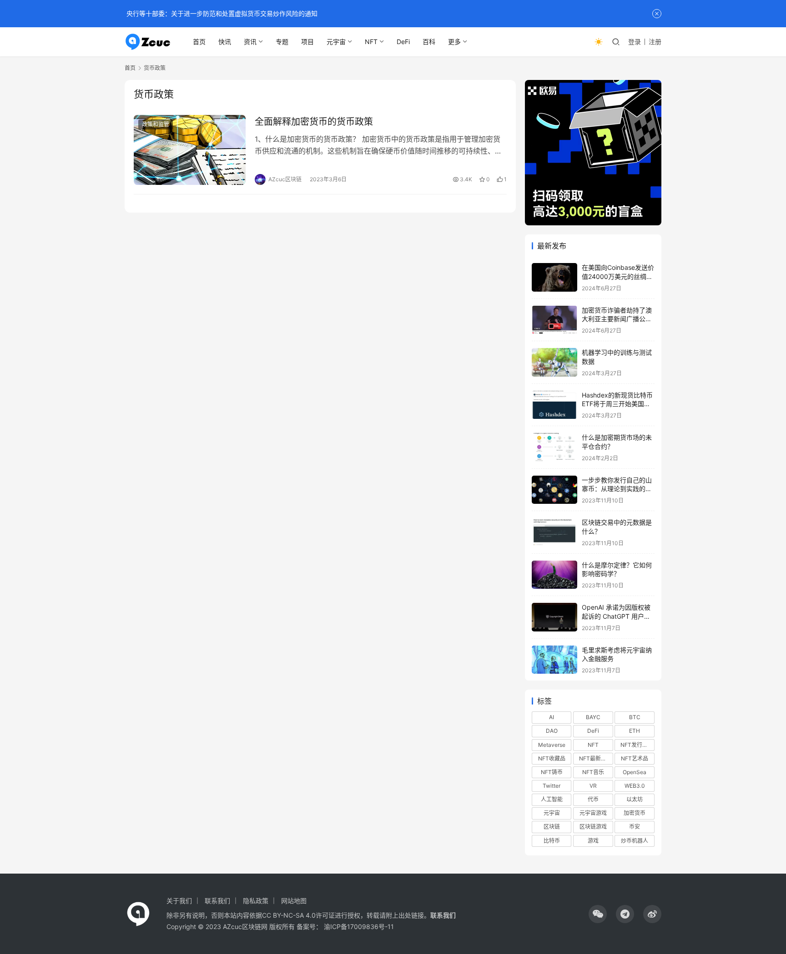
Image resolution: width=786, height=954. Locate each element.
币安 (634, 826)
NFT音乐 (593, 772)
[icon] (598, 914)
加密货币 (634, 813)
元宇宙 (336, 41)
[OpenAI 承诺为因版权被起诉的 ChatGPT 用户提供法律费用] (554, 617)
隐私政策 (255, 900)
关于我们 (179, 900)
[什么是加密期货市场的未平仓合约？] (554, 447)
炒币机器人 (634, 840)
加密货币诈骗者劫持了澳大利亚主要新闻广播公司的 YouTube (617, 319)
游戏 (593, 840)
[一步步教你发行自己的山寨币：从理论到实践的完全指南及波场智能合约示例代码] (554, 490)
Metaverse (551, 744)
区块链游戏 (593, 826)
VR (593, 785)
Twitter (551, 785)
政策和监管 (155, 124)
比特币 (552, 840)
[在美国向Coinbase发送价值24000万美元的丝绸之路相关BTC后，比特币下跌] (554, 277)
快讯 (224, 41)
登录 (634, 41)
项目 (307, 41)
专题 (282, 41)
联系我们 (217, 900)
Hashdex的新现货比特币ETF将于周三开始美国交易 (617, 404)
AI (551, 717)
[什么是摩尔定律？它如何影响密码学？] (554, 575)
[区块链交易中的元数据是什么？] (554, 532)
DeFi (403, 41)
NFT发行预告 (636, 744)
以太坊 (634, 799)
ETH (634, 730)
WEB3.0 (635, 785)
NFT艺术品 (634, 758)
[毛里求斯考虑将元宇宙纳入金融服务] (554, 660)
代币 (593, 799)
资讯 (250, 41)
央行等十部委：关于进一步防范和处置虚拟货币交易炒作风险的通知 (221, 13)
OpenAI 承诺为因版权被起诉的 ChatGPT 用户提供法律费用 (616, 616)
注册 (655, 41)
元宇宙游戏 (593, 813)
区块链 (552, 826)
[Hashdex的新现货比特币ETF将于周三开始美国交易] (554, 405)
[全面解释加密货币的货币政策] (190, 150)
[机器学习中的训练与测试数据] (554, 362)
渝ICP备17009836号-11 (359, 926)
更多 (454, 41)
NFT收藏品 (551, 758)
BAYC (593, 717)
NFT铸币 (552, 772)
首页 (199, 41)
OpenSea (634, 772)
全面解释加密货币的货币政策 (314, 121)
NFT (371, 41)
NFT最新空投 (595, 758)
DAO (552, 730)
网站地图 (294, 900)
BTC (634, 717)
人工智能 (552, 799)
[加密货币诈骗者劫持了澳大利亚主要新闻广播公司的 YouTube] (554, 320)
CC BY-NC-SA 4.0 (289, 915)
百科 (429, 41)
